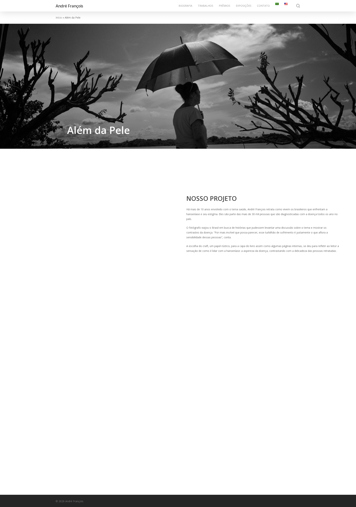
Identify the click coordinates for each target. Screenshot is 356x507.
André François (69, 6)
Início (59, 17)
